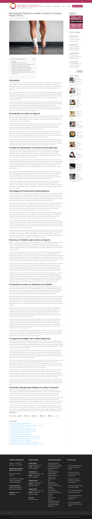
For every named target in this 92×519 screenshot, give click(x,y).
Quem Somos (47, 6)
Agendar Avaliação (77, 6)
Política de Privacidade (64, 517)
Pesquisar (79, 71)
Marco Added (14, 18)
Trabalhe (68, 6)
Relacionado (15, 73)
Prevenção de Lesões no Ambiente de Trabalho (22, 69)
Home (41, 6)
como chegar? (75, 41)
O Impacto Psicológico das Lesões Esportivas (21, 70)
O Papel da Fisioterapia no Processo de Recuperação (23, 64)
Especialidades (56, 6)
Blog (64, 6)
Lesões (26, 18)
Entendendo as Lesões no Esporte (19, 62)
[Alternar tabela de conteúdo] (32, 59)
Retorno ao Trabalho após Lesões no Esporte (21, 67)
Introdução (14, 61)
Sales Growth (76, 517)
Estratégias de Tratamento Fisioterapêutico (21, 65)
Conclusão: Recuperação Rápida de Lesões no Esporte (23, 72)
